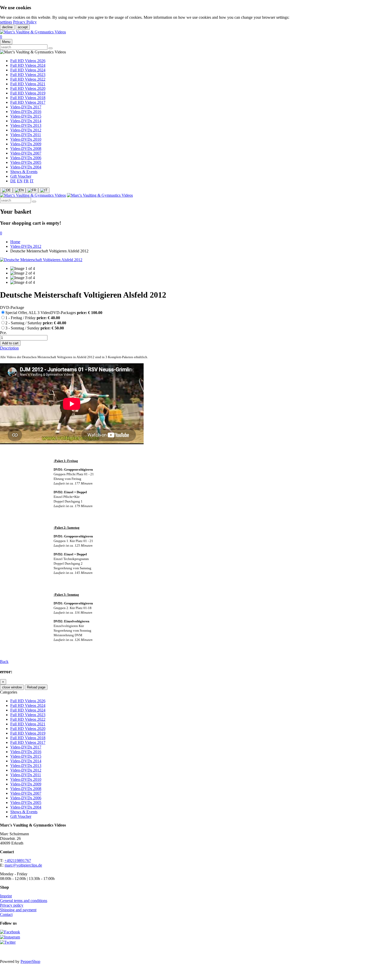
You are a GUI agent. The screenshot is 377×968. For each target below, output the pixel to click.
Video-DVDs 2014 (25, 121)
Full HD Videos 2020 (27, 88)
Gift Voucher (20, 176)
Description (9, 348)
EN (20, 181)
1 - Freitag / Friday (32, 318)
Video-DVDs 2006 (25, 158)
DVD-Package (12, 307)
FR (26, 181)
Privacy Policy (25, 22)
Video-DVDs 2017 (25, 107)
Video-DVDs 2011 (25, 134)
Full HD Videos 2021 (27, 84)
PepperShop (30, 961)
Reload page (36, 687)
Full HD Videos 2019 (27, 93)
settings (6, 22)
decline (7, 27)
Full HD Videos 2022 (27, 79)
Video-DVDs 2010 (25, 139)
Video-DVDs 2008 (25, 148)
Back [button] (4, 661)
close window (12, 687)
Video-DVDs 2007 (25, 153)
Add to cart (10, 343)
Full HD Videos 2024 (27, 65)
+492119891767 (17, 860)
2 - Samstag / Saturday (35, 323)
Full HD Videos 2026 (27, 61)
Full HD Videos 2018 (27, 98)
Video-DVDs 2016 (25, 111)
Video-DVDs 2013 (25, 125)
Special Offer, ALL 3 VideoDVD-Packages (53, 312)
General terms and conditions (23, 900)
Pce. (3, 332)
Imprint (6, 896)
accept (23, 27)
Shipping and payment (18, 910)
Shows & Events (23, 171)
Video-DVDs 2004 (25, 167)
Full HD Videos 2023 (27, 74)
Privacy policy (11, 905)
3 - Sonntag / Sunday (34, 328)
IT (32, 181)
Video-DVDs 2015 (25, 116)
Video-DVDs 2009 (25, 144)
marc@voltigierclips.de (23, 865)
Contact (6, 914)
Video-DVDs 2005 (25, 162)
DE (13, 181)
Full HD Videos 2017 (27, 102)
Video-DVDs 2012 (25, 130)
